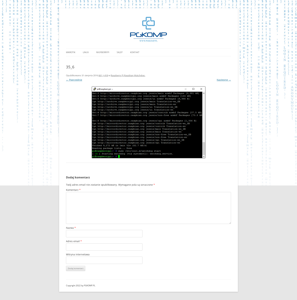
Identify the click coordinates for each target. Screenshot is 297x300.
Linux (86, 52)
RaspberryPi (102, 52)
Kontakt (134, 52)
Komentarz (73, 189)
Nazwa (71, 227)
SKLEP (120, 52)
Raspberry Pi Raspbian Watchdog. (128, 75)
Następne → (224, 79)
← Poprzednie (74, 79)
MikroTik (70, 52)
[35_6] (148, 122)
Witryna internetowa (78, 254)
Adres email (74, 241)
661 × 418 (103, 75)
